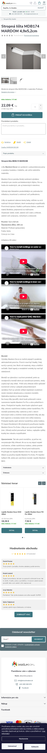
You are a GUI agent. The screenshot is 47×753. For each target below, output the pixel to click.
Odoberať (38, 639)
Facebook (25, 688)
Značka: (9, 147)
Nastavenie (23, 739)
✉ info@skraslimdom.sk (31, 14)
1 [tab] (22, 537)
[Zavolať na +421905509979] (31, 3)
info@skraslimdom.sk (25, 681)
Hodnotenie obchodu (23, 548)
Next (44, 483)
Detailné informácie (7, 92)
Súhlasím (35, 747)
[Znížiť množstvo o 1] (40, 108)
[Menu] (44, 3)
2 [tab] (24, 537)
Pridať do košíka (23, 115)
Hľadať (41, 8)
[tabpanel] (12, 511)
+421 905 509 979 (25, 684)
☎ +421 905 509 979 (15, 14)
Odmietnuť (12, 746)
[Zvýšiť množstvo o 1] (40, 105)
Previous (40, 483)
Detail (11, 530)
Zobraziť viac (23, 614)
